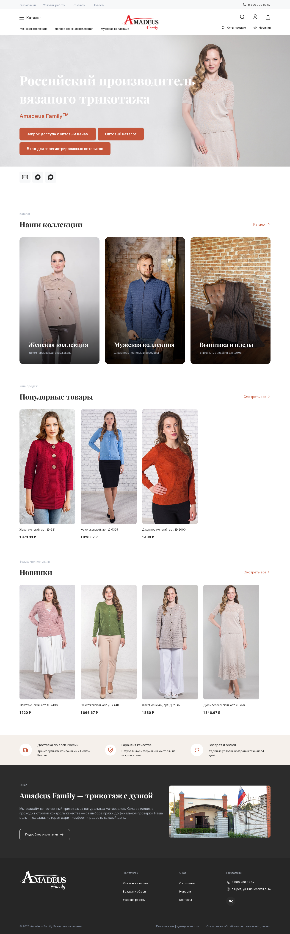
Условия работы (54, 5)
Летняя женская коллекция (74, 28)
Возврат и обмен (134, 891)
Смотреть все (255, 397)
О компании (27, 5)
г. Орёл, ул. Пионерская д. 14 (251, 889)
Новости (99, 5)
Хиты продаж (236, 27)
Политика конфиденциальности (177, 926)
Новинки (265, 27)
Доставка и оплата (136, 883)
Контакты (79, 5)
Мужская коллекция (115, 28)
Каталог (259, 224)
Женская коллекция (33, 28)
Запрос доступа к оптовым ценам (57, 134)
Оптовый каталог (120, 134)
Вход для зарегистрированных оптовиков (65, 148)
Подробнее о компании (41, 834)
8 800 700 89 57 (259, 4)
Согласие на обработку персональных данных (238, 926)
